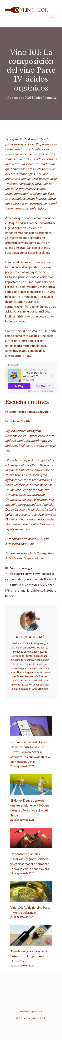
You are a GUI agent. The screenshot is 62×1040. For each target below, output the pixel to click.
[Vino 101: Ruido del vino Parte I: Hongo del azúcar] (31, 899)
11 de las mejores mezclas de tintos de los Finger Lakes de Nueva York (29, 956)
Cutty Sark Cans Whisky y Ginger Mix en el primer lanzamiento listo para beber (30, 590)
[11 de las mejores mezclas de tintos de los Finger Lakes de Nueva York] (31, 943)
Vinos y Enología (21, 568)
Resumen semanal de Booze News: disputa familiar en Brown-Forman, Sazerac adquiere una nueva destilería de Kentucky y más (30, 752)
